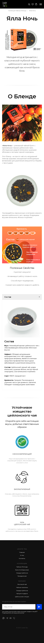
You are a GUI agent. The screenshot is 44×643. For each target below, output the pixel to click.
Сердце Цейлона (22, 573)
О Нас (22, 555)
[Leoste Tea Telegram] (7, 618)
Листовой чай (22, 584)
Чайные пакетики (22, 587)
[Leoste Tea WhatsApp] (3, 618)
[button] (29, 4)
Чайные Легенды (22, 567)
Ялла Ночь (32, 10)
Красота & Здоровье (22, 570)
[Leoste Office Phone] (14, 618)
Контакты (22, 558)
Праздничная (22, 576)
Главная (22, 552)
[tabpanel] (22, 345)
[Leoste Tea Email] (10, 618)
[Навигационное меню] (41, 4)
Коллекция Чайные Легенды (17, 10)
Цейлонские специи (22, 596)
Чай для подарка (22, 593)
